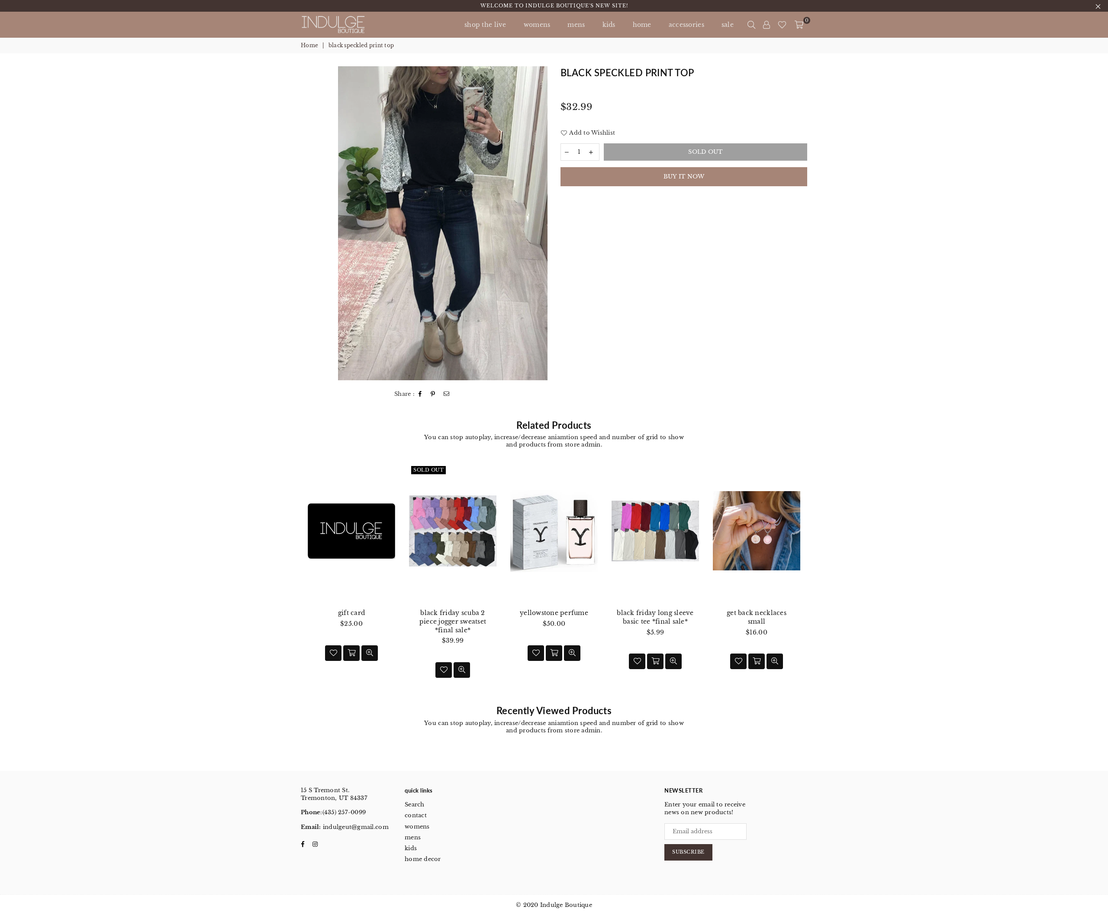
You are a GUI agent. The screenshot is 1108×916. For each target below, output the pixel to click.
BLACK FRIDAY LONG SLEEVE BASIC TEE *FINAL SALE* (655, 617)
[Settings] (766, 24)
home (642, 25)
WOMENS (537, 25)
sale (727, 25)
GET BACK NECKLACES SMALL (756, 617)
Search (415, 804)
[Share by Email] (446, 394)
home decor (423, 859)
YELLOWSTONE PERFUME (554, 613)
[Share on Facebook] (420, 394)
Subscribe (688, 852)
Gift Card (351, 613)
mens (576, 25)
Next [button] (817, 579)
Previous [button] (291, 579)
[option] (443, 223)
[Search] (751, 24)
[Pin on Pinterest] (433, 394)
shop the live (485, 25)
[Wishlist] (782, 24)
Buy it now (684, 176)
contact (416, 815)
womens (417, 826)
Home (309, 45)
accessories (686, 25)
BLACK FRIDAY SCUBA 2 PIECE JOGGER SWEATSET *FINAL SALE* (452, 621)
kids (608, 25)
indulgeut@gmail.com (355, 827)
